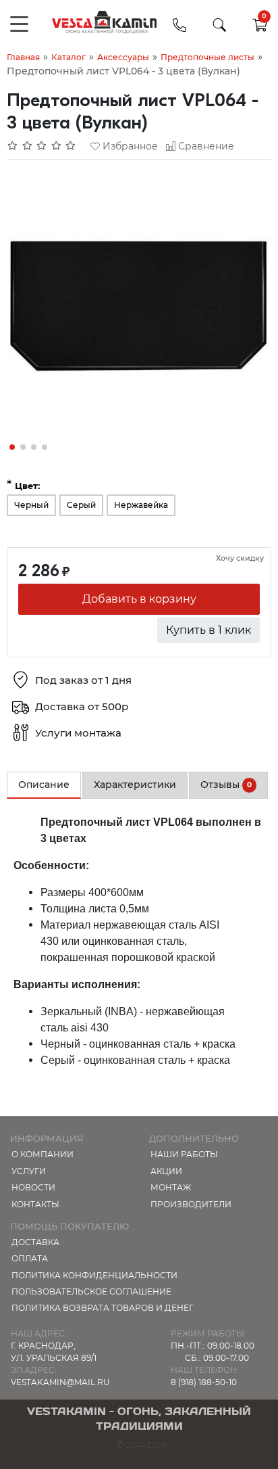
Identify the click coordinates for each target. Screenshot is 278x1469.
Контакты (35, 1204)
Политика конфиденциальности (94, 1275)
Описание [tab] (44, 784)
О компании (42, 1154)
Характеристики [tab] (135, 784)
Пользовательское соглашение (91, 1291)
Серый (81, 505)
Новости (33, 1187)
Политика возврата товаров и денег (102, 1308)
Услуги (28, 1171)
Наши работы (184, 1154)
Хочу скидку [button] (240, 558)
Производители (190, 1204)
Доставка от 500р (81, 706)
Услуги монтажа (78, 732)
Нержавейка (141, 505)
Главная (23, 57)
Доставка (35, 1242)
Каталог (68, 57)
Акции (166, 1171)
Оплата (29, 1258)
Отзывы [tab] (226, 784)
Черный (31, 505)
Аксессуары (123, 57)
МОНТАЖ (170, 1187)
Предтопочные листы (207, 57)
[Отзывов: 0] (42, 146)
